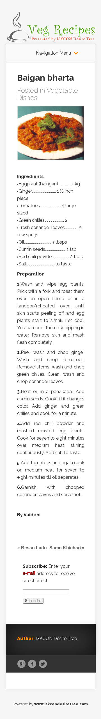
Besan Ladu (34, 547)
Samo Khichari (65, 547)
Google (21, 664)
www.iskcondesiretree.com (61, 704)
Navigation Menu (53, 53)
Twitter (42, 664)
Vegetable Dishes (47, 94)
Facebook (32, 664)
